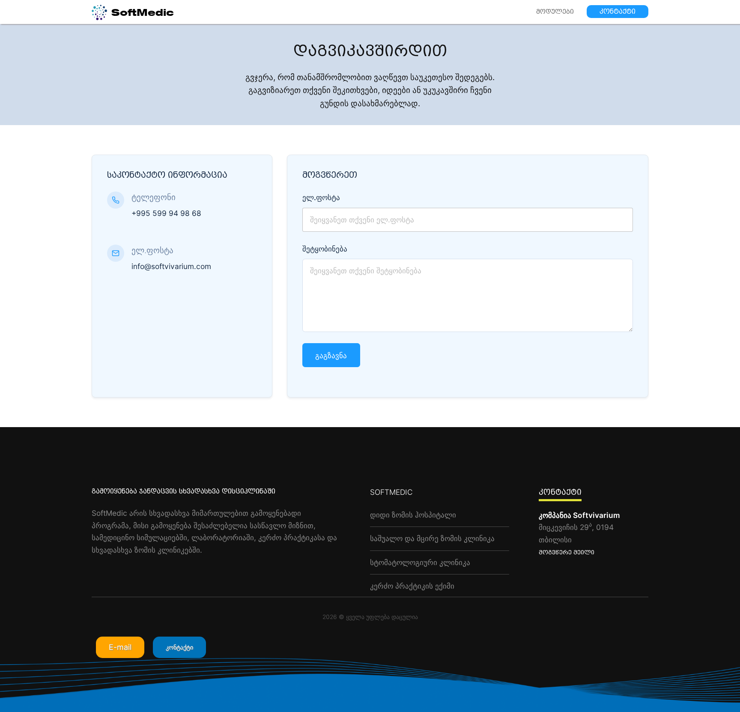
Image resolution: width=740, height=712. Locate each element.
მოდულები (555, 11)
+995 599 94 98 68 (166, 213)
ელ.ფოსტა (321, 197)
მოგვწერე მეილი (566, 552)
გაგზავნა (331, 355)
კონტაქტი (618, 11)
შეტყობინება (324, 248)
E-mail (120, 647)
